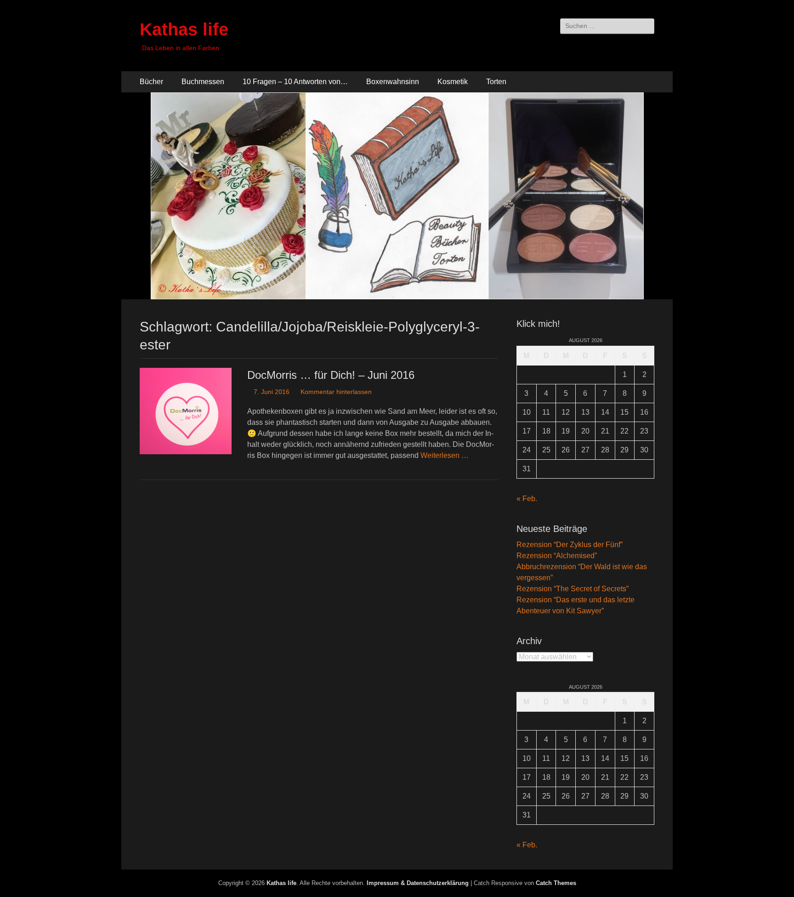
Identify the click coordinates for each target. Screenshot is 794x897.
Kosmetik (452, 82)
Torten (496, 82)
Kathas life (184, 29)
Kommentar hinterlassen (336, 391)
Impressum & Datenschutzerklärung (418, 883)
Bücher (151, 82)
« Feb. (526, 499)
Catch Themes (556, 883)
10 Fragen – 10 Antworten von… (295, 82)
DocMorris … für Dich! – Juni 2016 (330, 375)
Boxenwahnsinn (392, 82)
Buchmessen (202, 82)
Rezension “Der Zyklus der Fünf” (569, 544)
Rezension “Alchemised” (556, 556)
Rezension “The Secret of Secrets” (572, 589)
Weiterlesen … (444, 455)
